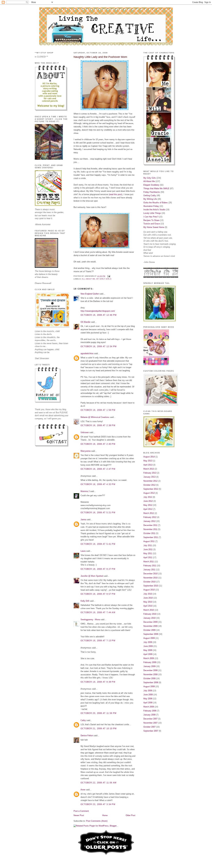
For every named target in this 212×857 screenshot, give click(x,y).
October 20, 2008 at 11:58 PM (98, 713)
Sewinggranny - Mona (90, 619)
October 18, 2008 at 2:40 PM (98, 444)
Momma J (85, 491)
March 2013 (148, 469)
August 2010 (149, 590)
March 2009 (148, 658)
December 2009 (150, 622)
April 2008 (147, 702)
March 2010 (148, 610)
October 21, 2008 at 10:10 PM (99, 728)
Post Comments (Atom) (96, 821)
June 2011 (148, 549)
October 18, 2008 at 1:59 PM (98, 410)
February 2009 (149, 662)
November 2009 (150, 626)
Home (105, 815)
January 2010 (149, 618)
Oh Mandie (85, 322)
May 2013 (147, 461)
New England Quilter (90, 294)
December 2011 (150, 525)
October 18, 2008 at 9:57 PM (98, 594)
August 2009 (149, 638)
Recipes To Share (151, 220)
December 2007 (150, 719)
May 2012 (147, 505)
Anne (83, 789)
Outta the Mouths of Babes (155, 202)
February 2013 (149, 473)
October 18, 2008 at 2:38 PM (98, 425)
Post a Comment (81, 811)
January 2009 (149, 666)
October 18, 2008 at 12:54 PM (99, 346)
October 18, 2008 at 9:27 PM (98, 569)
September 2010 (150, 586)
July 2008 (147, 690)
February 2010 (149, 614)
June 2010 (148, 598)
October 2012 (149, 485)
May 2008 (147, 698)
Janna (83, 519)
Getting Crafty (149, 195)
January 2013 (149, 477)
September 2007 (150, 731)
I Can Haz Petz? (150, 217)
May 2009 (147, 650)
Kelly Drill (85, 601)
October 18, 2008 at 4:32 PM (98, 484)
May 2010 (147, 602)
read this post (115, 194)
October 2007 (149, 727)
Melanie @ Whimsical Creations (95, 417)
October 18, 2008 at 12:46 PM (99, 315)
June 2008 (148, 694)
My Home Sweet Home (153, 227)
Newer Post (79, 815)
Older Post (130, 815)
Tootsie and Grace (151, 224)
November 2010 (150, 578)
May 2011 (147, 553)
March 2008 (148, 707)
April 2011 (147, 557)
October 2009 (149, 630)
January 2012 (149, 521)
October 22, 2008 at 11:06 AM (98, 782)
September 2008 (150, 682)
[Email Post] (108, 276)
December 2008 (150, 670)
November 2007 (150, 723)
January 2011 (149, 569)
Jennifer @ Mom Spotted (92, 576)
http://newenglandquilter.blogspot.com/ (98, 311)
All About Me (88, 279)
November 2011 (150, 529)
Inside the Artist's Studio (154, 209)
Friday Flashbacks (151, 192)
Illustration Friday (151, 206)
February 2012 (149, 517)
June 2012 (148, 501)
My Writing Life (150, 199)
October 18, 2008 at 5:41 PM (98, 544)
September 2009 (150, 634)
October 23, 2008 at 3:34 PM (98, 804)
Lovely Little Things (152, 213)
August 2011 (149, 541)
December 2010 (150, 573)
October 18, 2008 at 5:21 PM (98, 512)
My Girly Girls (103, 279)
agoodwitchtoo (87, 353)
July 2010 (147, 594)
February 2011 (149, 565)
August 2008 (149, 686)
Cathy (83, 720)
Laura (83, 551)
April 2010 (147, 606)
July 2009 (147, 642)
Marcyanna (85, 451)
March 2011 (148, 561)
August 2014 (149, 457)
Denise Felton (87, 735)
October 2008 (149, 678)
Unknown (85, 432)
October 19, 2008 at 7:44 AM (98, 612)
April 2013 (147, 465)
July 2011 (147, 545)
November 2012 (150, 481)
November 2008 (150, 674)
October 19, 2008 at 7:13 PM (98, 640)
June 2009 (148, 646)
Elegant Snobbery (151, 185)
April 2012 (147, 509)
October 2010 (149, 582)
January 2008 (149, 715)
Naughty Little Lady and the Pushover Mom (100, 56)
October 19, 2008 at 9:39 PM (98, 682)
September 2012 (150, 489)
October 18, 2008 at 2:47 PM (98, 469)
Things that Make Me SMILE (156, 188)
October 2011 (149, 533)
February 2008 (149, 711)
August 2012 (149, 493)
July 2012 (147, 497)
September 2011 (150, 537)
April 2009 (147, 654)
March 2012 (148, 513)
